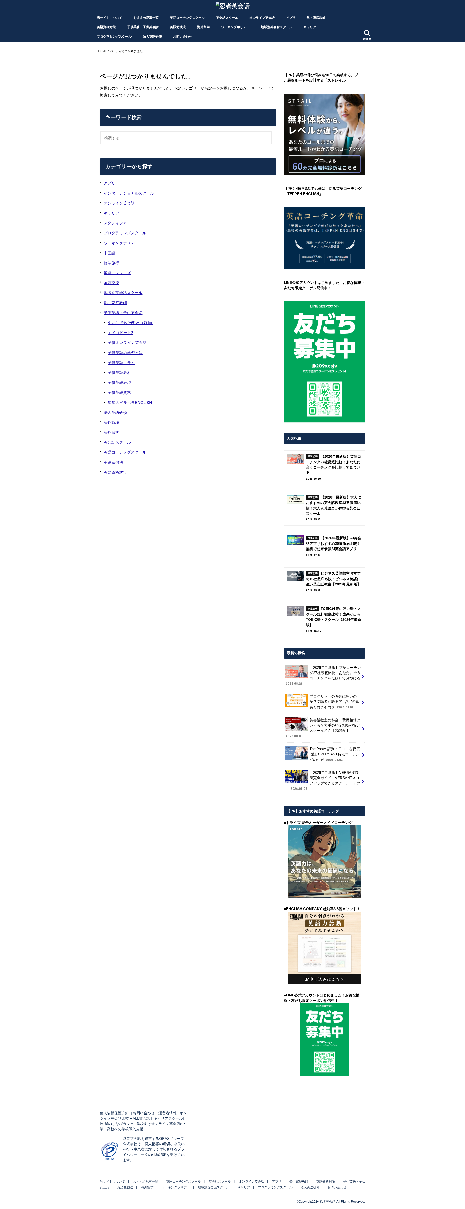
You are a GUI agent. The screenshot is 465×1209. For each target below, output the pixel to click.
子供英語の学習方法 (125, 352)
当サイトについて (109, 18)
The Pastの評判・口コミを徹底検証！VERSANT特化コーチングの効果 (335, 754)
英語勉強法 (178, 27)
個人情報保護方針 (114, 1113)
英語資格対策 (106, 27)
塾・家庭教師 (316, 18)
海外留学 (203, 27)
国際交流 (111, 283)
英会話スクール (227, 18)
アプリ (290, 18)
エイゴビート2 (120, 332)
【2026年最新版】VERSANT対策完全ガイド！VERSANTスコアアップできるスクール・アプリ (322, 781)
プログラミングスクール (114, 36)
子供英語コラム (121, 362)
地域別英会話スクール (276, 27)
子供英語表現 (119, 382)
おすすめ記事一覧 (146, 18)
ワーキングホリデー (235, 27)
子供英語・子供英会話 (143, 27)
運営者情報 (167, 1113)
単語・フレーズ (117, 273)
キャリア (309, 27)
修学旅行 (111, 263)
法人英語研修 (152, 36)
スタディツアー (117, 223)
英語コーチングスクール (187, 18)
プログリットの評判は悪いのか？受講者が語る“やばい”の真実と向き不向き (334, 701)
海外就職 (111, 422)
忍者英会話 (327, 1201)
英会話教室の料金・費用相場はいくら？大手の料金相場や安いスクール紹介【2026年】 (323, 728)
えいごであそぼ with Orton (130, 322)
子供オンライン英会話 (127, 342)
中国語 (109, 253)
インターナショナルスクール (129, 193)
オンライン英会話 (262, 18)
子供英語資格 (119, 392)
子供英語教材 (119, 372)
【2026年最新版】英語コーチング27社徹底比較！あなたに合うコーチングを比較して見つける (323, 676)
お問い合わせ (182, 36)
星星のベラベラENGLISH (130, 402)
